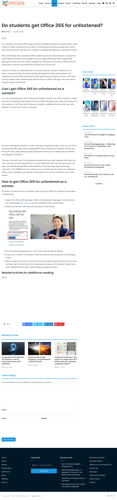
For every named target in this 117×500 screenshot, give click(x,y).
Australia (27, 203)
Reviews (61, 3)
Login (99, 3)
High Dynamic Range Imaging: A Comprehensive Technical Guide (39, 359)
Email (4, 418)
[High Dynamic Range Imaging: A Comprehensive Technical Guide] (39, 348)
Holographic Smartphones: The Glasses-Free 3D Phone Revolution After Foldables (13, 360)
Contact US (93, 468)
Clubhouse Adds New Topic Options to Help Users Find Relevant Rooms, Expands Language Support (66, 360)
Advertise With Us (96, 461)
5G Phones (76, 3)
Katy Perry (7, 32)
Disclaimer (93, 472)
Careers (92, 482)
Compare (92, 3)
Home (41, 3)
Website (44, 418)
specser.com (36, 496)
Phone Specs (6, 468)
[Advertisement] (58, 14)
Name (4, 410)
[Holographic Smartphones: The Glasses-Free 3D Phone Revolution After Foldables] (13, 348)
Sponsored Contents (97, 457)
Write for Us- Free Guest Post (100, 465)
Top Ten (48, 3)
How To (68, 3)
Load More (99, 184)
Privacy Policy (94, 479)
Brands (84, 3)
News (54, 3)
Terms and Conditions (97, 475)
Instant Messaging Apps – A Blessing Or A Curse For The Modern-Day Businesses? (72, 472)
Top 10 (4, 461)
